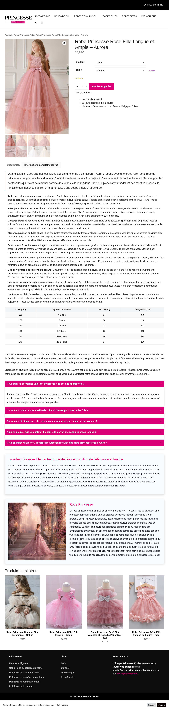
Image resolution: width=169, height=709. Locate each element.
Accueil (8, 35)
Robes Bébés (129, 16)
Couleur (80, 62)
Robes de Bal (62, 16)
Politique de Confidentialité (24, 672)
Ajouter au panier (101, 86)
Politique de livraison (21, 686)
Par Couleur (148, 16)
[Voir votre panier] (35, 23)
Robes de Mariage (84, 16)
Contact (65, 668)
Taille (79, 70)
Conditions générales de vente (26, 668)
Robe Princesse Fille (24, 35)
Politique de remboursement (24, 681)
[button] (42, 23)
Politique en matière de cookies (26, 677)
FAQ (63, 663)
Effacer (152, 71)
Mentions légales (18, 663)
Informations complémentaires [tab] (41, 165)
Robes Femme (42, 16)
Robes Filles (110, 16)
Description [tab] (13, 165)
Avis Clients (67, 677)
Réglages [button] (151, 705)
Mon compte (67, 672)
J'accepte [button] (161, 705)
